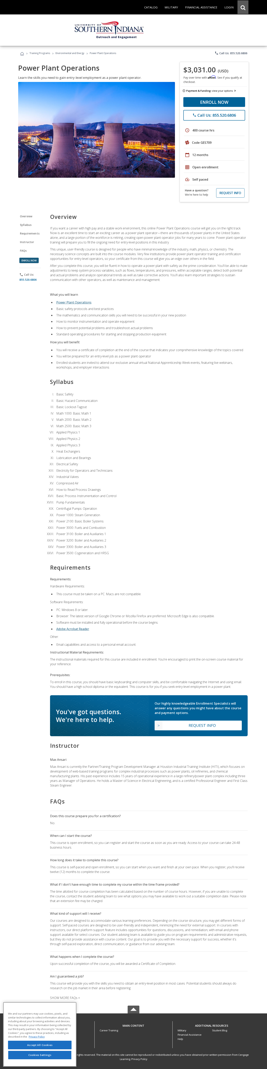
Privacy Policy (139, 1059)
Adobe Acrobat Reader (72, 629)
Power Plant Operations (73, 302)
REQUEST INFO (230, 193)
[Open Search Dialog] (242, 7)
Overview (26, 216)
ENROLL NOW (214, 102)
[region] (39, 1034)
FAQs (23, 250)
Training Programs (40, 53)
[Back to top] (133, 1024)
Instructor (27, 242)
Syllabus (25, 225)
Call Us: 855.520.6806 (231, 53)
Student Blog (219, 1030)
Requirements (29, 233)
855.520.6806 (28, 279)
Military (182, 1030)
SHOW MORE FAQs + (65, 998)
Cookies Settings (39, 1055)
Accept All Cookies (40, 1045)
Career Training (109, 1030)
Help (180, 1039)
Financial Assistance (190, 1034)
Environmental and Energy (70, 53)
